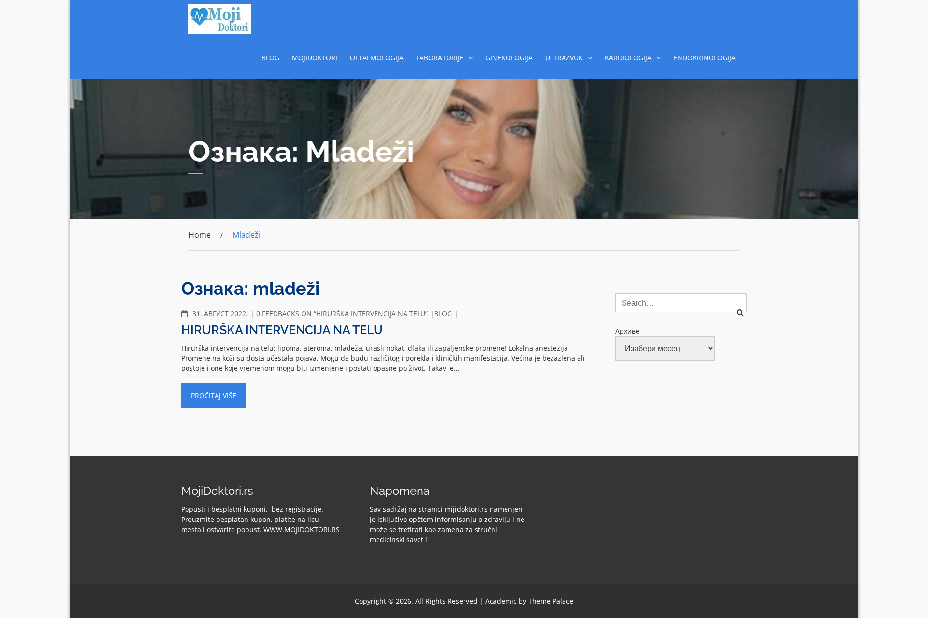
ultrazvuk (564, 57)
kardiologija (628, 57)
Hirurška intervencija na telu (282, 330)
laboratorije (440, 57)
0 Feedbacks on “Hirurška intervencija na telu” (342, 313)
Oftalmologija (377, 57)
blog (270, 57)
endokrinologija (704, 57)
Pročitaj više (213, 395)
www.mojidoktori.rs (301, 529)
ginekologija (509, 57)
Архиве (627, 331)
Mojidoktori (314, 57)
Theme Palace (550, 600)
